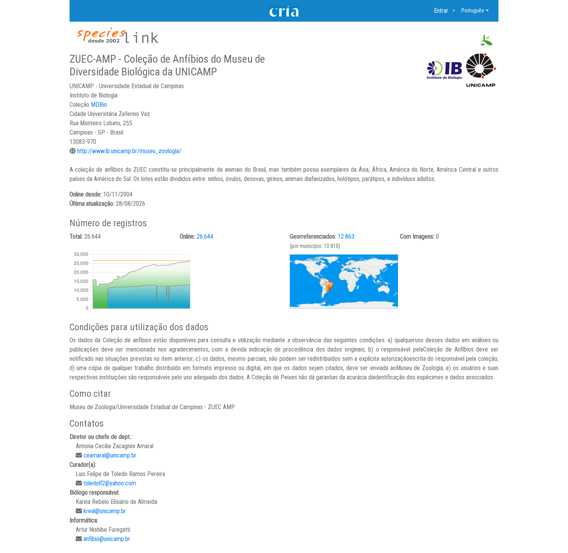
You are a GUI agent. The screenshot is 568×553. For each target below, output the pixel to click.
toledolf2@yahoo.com (109, 483)
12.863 (346, 236)
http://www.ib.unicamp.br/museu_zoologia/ (129, 151)
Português (472, 10)
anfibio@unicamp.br (106, 539)
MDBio (99, 104)
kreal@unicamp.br (104, 511)
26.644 (205, 236)
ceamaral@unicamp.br (109, 455)
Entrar (441, 10)
